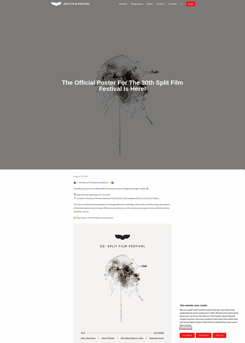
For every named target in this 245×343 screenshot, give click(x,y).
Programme (137, 3)
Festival (123, 3)
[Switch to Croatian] (181, 4)
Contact (173, 3)
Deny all (219, 335)
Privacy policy (186, 328)
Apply (191, 3)
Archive (160, 3)
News (150, 3)
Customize (204, 335)
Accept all (187, 335)
